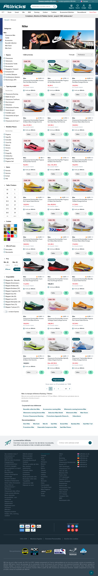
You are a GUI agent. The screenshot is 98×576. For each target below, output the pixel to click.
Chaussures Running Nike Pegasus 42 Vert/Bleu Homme (58, 81)
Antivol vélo (63, 485)
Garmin (43, 470)
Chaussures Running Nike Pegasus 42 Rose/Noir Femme (33, 160)
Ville (23, 12)
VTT (3, 12)
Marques (13, 20)
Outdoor (45, 12)
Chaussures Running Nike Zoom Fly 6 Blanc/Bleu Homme (57, 240)
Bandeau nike (75, 424)
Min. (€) (6, 262)
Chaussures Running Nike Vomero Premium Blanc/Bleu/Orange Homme (82, 240)
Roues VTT (63, 464)
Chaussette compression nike (47, 427)
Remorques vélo (64, 500)
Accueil (6, 20)
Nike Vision (8, 45)
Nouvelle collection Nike (31, 409)
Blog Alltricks (9, 472)
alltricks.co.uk (84, 454)
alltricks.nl (83, 466)
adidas (43, 491)
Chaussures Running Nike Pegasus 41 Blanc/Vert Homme (58, 200)
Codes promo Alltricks (12, 493)
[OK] (90, 442)
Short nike (26, 424)
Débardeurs (77, 416)
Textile (7, 38)
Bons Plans (93, 12)
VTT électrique (64, 477)
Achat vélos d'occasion (12, 483)
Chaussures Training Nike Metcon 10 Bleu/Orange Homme (82, 359)
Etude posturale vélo (30, 476)
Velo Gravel (63, 492)
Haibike (43, 472)
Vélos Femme (63, 490)
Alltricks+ (8, 509)
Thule (43, 460)
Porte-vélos (63, 475)
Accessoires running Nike (52, 409)
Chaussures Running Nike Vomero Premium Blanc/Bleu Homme (82, 121)
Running (36, 12)
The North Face (46, 487)
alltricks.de (83, 460)
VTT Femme (63, 494)
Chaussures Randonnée (67, 462)
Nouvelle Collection (11, 43)
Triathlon (54, 12)
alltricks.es (83, 458)
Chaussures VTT (64, 468)
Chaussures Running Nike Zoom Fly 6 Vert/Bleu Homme (32, 240)
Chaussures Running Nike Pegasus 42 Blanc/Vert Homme (58, 160)
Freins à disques (64, 481)
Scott (42, 493)
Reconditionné (81, 12)
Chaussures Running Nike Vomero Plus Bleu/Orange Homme (82, 81)
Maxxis (43, 464)
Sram (42, 466)
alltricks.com (84, 456)
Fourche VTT (63, 479)
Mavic (43, 468)
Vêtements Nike (71, 412)
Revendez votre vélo (30, 479)
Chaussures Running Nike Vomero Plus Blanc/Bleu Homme (82, 160)
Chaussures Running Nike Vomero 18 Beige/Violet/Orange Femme (58, 319)
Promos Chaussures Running (33, 416)
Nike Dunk (36, 424)
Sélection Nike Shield (55, 412)
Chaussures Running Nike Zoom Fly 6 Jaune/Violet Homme (32, 200)
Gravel (17, 12)
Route (9, 12)
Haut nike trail (88, 424)
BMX (29, 12)
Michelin (44, 481)
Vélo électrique (64, 466)
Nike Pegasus (45, 489)
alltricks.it (83, 462)
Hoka (42, 483)
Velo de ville (63, 471)
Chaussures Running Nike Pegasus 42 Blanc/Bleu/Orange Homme (33, 121)
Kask (42, 457)
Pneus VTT (63, 460)
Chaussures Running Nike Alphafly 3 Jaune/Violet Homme (82, 279)
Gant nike (54, 424)
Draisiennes (63, 483)
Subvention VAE (28, 483)
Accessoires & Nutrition (67, 12)
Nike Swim (8, 48)
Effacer (7, 269)
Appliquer (18, 269)
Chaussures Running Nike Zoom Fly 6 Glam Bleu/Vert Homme (57, 121)
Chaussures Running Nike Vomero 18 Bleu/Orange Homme (82, 200)
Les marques (45, 454)
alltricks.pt (83, 464)
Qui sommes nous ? (11, 454)
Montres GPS (63, 473)
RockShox (44, 476)
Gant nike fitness (65, 427)
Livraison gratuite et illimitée (57, 1)
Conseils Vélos (28, 470)
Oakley (43, 474)
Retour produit (27, 456)
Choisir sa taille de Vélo (31, 464)
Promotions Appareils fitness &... (58, 416)
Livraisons (26, 472)
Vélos (61, 454)
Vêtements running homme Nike (75, 409)
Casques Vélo (63, 496)
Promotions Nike (28, 427)
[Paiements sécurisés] (30, 528)
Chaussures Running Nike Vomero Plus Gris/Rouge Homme (58, 279)
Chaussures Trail (65, 487)
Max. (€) (15, 262)
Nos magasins (27, 458)
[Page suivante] (69, 389)
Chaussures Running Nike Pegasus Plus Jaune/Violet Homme (82, 319)
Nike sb (45, 424)
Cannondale (45, 485)
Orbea (43, 495)
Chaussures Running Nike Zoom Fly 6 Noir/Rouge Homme (32, 279)
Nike (5, 32)
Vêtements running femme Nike (34, 412)
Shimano (44, 462)
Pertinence (81, 54)
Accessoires (9, 40)
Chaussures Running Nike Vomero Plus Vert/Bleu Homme (33, 81)
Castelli (43, 455)
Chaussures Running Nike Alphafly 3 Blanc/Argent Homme (58, 359)
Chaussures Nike (10, 35)
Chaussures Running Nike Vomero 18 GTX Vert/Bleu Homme (33, 319)
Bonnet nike (64, 424)
